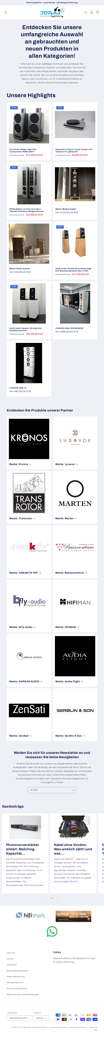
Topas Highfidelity (24, 1027)
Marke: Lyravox (65, 464)
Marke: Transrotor (20, 518)
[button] (5, 12)
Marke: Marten (64, 518)
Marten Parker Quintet (19, 269)
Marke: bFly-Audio (20, 627)
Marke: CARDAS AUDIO (24, 681)
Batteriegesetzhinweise (17, 971)
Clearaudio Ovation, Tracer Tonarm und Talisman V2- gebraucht (73, 150)
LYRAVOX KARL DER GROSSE (69, 328)
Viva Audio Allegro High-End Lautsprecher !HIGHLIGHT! (22, 150)
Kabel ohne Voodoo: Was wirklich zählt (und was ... (73, 849)
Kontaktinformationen (58, 1027)
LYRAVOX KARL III (17, 388)
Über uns (11, 953)
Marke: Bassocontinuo (69, 572)
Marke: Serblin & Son (68, 735)
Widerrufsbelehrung (16, 977)
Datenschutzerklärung (17, 988)
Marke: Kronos (18, 464)
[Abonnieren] (73, 790)
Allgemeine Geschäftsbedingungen (23, 994)
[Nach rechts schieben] (57, 898)
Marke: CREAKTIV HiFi (23, 572)
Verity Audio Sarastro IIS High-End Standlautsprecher (25, 329)
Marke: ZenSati (19, 735)
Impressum (12, 965)
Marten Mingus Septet (65, 209)
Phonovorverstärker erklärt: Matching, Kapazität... (22, 849)
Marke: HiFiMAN (65, 627)
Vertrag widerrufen (15, 983)
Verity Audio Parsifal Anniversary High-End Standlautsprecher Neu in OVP (73, 270)
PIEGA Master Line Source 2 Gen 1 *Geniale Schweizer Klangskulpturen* (27, 210)
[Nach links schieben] (46, 898)
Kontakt (10, 959)
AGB (95, 1030)
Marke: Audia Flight (67, 681)
